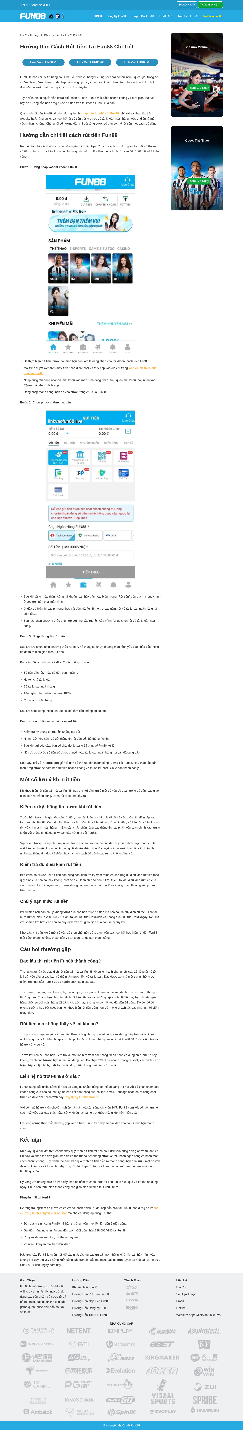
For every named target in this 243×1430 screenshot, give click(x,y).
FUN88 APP (166, 16)
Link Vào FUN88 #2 (90, 62)
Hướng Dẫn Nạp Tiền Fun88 (90, 1301)
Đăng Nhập (187, 4)
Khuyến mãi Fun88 (142, 16)
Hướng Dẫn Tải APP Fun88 (90, 1315)
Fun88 (23, 35)
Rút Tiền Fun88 (212, 16)
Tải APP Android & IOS (36, 5)
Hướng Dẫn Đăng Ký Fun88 (90, 1308)
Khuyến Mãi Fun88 (84, 1287)
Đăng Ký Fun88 (116, 16)
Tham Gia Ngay (210, 4)
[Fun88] (43, 16)
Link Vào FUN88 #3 (137, 62)
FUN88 (97, 16)
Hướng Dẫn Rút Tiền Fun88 (90, 1294)
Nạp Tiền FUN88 (188, 16)
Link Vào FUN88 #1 (43, 62)
